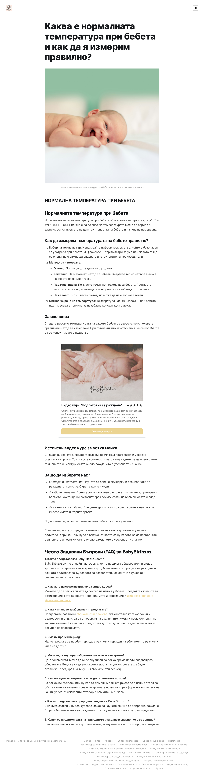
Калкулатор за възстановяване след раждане (117, 760)
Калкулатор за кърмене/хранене (154, 756)
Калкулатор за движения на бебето (169, 744)
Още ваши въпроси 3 (177, 764)
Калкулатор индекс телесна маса (96, 764)
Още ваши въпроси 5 (141, 768)
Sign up (87, 741)
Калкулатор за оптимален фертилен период (102, 752)
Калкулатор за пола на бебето (165, 748)
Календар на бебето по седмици (171, 752)
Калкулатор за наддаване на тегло (98, 744)
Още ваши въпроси (127, 764)
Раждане (109, 741)
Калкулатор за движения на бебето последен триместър (116, 748)
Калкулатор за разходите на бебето (115, 756)
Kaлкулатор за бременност (133, 744)
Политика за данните (139, 752)
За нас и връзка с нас (153, 741)
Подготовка (174, 741)
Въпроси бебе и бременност (159, 760)
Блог (97, 741)
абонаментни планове (91, 614)
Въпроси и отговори (128, 741)
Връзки (159, 768)
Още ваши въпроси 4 (115, 768)
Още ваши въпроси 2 (152, 764)
